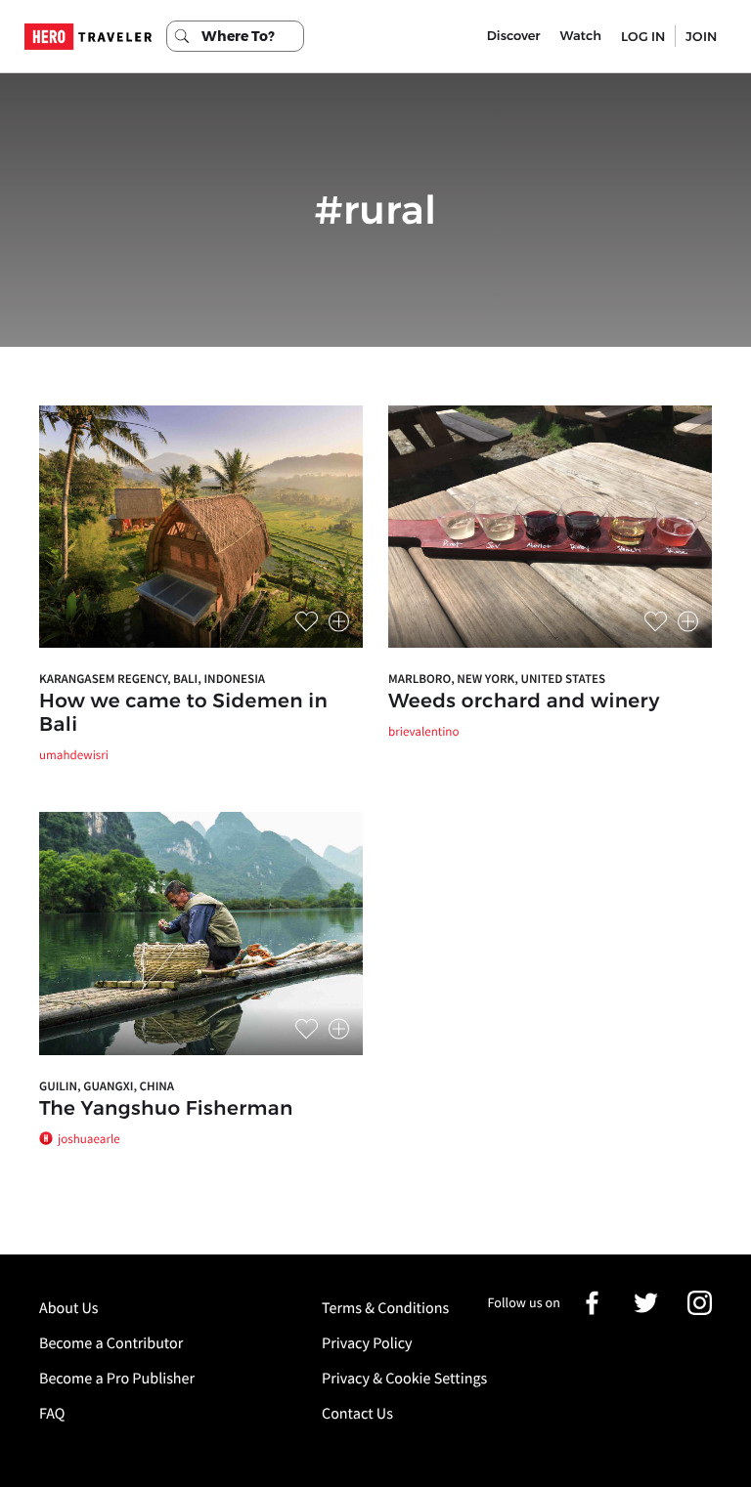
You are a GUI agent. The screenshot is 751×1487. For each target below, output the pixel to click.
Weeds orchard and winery (524, 701)
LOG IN (643, 36)
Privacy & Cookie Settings (404, 1378)
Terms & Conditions (385, 1308)
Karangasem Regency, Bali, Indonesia (152, 678)
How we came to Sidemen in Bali (183, 713)
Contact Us (357, 1413)
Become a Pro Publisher (117, 1378)
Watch (580, 36)
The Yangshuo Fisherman (166, 1109)
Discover (514, 36)
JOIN (701, 36)
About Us (69, 1308)
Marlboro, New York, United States (496, 678)
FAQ (52, 1413)
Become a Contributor (111, 1343)
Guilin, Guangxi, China (106, 1086)
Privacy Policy (367, 1343)
